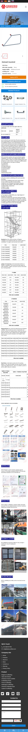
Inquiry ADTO (14, 77)
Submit (13, 725)
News (4, 662)
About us (5, 660)
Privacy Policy (6, 668)
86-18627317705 (7, 647)
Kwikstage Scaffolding (7, 684)
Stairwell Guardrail (15, 26)
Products (5, 657)
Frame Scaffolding (6, 683)
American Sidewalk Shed (8, 686)
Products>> (8, 26)
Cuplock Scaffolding (6, 688)
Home (4, 655)
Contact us (6, 664)
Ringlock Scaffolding (6, 675)
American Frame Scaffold (8, 679)
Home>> (3, 26)
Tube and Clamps (6, 677)
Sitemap (5, 666)
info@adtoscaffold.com (14, 81)
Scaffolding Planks (6, 681)
